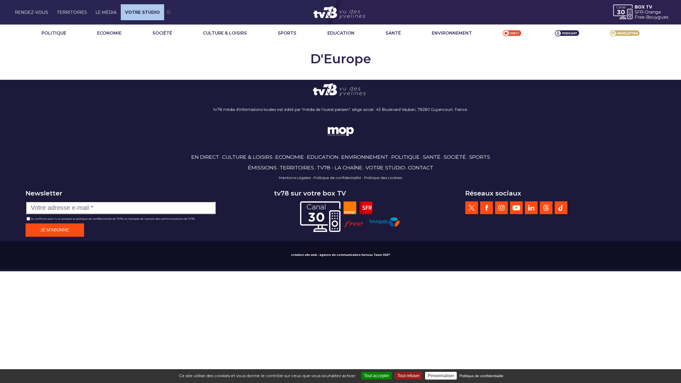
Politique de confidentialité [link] (481, 376)
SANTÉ (393, 33)
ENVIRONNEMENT (452, 33)
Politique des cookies (383, 178)
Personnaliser (441, 375)
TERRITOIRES (72, 12)
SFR (639, 12)
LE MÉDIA (106, 12)
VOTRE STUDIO (142, 12)
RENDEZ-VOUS (31, 12)
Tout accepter (376, 375)
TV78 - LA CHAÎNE (340, 167)
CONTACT (420, 167)
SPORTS (287, 33)
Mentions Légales (295, 178)
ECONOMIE (109, 33)
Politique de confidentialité (337, 178)
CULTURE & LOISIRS (225, 33)
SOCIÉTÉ (162, 33)
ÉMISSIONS (262, 167)
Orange (653, 12)
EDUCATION (341, 33)
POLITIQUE (53, 33)
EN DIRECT (205, 157)
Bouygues (657, 17)
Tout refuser (408, 375)
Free (640, 17)
